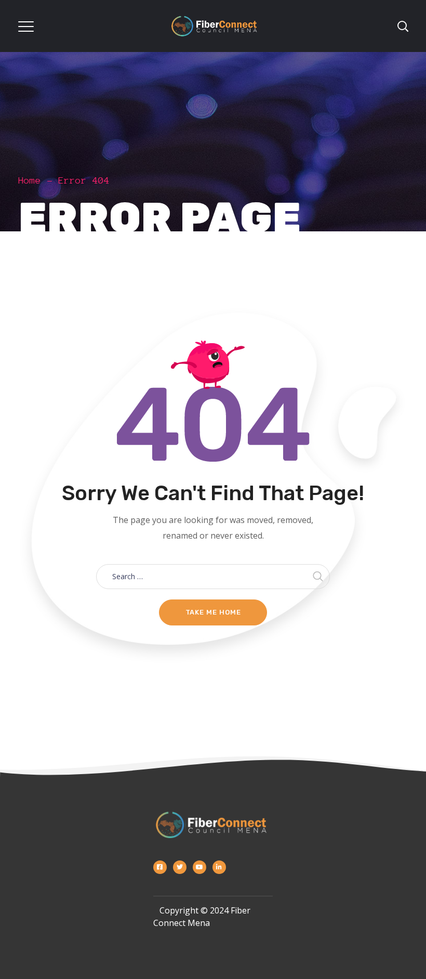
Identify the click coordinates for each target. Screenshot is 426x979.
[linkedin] (219, 867)
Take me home (213, 612)
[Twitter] (180, 867)
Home (29, 180)
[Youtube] (199, 867)
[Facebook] (160, 867)
